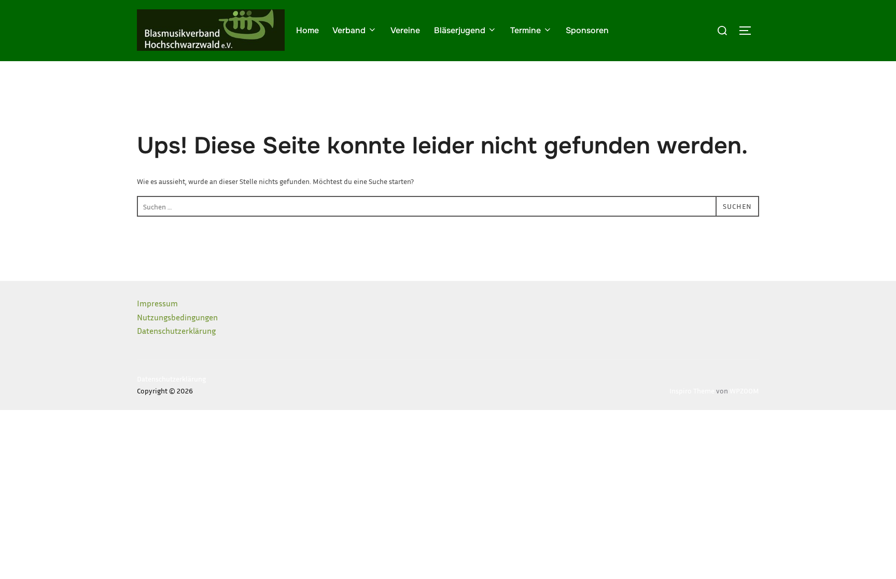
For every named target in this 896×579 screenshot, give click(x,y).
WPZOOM (744, 390)
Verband (349, 30)
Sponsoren (587, 30)
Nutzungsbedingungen (177, 317)
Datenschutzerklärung (176, 331)
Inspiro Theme (692, 390)
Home (307, 30)
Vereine (405, 30)
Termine (525, 30)
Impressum (157, 303)
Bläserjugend (459, 30)
